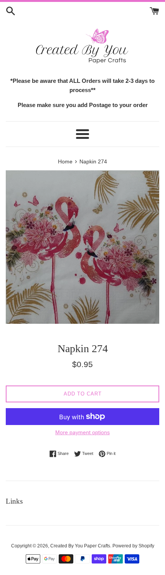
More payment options (82, 432)
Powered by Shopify (133, 546)
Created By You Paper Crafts (80, 546)
